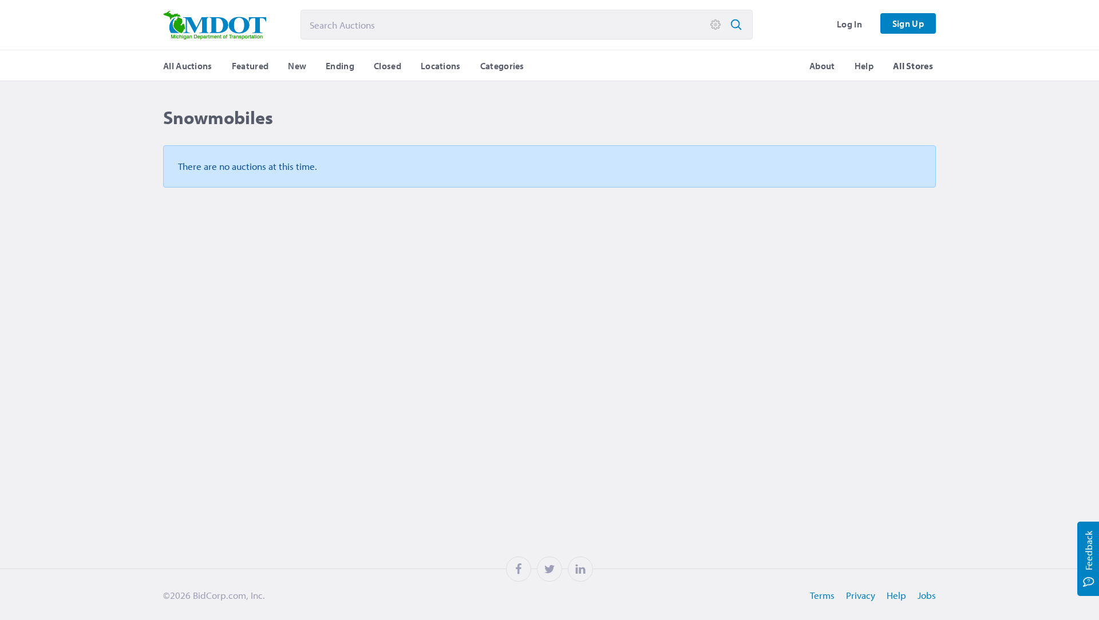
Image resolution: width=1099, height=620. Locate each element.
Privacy (860, 595)
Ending (340, 65)
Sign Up (908, 23)
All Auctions (187, 65)
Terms (822, 595)
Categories (502, 65)
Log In (849, 24)
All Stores (913, 65)
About (822, 65)
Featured (250, 65)
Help (864, 65)
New (297, 65)
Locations (441, 65)
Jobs (927, 595)
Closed (387, 65)
